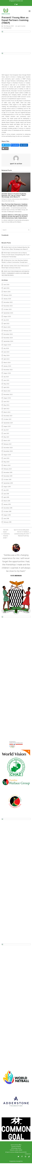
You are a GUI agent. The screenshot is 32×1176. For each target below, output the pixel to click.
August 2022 (7, 398)
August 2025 (7, 316)
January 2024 (7, 366)
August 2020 (7, 455)
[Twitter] (17, 4)
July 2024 (6, 348)
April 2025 (6, 324)
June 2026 (6, 285)
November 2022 (8, 394)
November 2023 (8, 370)
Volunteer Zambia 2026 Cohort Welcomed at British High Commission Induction (15, 267)
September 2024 (8, 341)
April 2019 (6, 497)
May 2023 (6, 384)
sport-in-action (21, 26)
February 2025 (8, 331)
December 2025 (8, 302)
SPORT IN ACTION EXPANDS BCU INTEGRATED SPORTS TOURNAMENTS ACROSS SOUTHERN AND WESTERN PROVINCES (15, 273)
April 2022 (6, 409)
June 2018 (6, 519)
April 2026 (6, 288)
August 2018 (7, 515)
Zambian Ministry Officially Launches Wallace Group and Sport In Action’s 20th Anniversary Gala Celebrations (15, 216)
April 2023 (6, 387)
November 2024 (8, 338)
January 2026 (7, 299)
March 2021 (7, 441)
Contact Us (27, 1154)
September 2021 (8, 423)
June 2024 (6, 352)
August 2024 (7, 345)
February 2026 (8, 295)
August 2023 (7, 373)
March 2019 (7, 501)
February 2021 (7, 444)
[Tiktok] (29, 1156)
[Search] (16, 230)
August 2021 (7, 426)
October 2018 (7, 511)
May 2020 (6, 462)
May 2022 (6, 405)
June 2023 (6, 380)
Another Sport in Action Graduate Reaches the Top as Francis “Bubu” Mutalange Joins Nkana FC (14, 195)
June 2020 (6, 458)
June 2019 (6, 494)
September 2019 (8, 483)
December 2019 (8, 472)
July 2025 (6, 320)
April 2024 (6, 359)
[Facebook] (22, 1156)
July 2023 (6, 377)
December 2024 (8, 334)
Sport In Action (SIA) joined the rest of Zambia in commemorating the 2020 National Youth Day (20, 533)
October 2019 (7, 480)
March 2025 (7, 327)
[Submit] (28, 230)
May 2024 (6, 355)
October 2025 (8, 309)
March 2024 (7, 363)
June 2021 (6, 433)
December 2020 (8, 448)
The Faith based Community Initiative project (6, 534)
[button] (29, 11)
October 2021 (7, 419)
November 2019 (8, 476)
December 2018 (8, 508)
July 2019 (6, 490)
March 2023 (7, 391)
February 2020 (8, 469)
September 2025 (8, 313)
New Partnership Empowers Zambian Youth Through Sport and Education (15, 205)
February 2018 (7, 522)
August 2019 (7, 487)
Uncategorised (7, 28)
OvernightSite (19, 1161)
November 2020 (8, 451)
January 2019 (7, 504)
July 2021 (6, 430)
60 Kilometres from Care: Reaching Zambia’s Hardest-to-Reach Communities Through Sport (15, 261)
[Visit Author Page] (16, 158)
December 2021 (8, 416)
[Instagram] (25, 1156)
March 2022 (7, 412)
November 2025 (8, 306)
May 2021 (6, 437)
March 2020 (7, 465)
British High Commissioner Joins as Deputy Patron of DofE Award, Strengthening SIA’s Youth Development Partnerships (15, 255)
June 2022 (6, 402)
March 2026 (7, 292)
